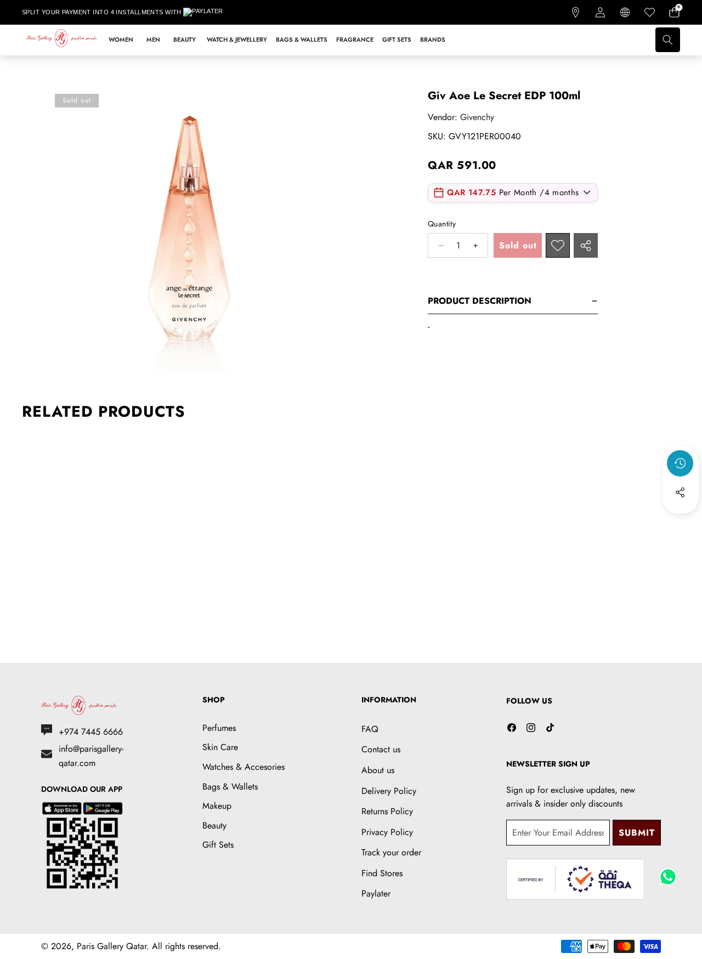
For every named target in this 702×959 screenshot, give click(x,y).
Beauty (214, 825)
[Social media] (680, 492)
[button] (674, 12)
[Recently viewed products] (680, 463)
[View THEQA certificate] (574, 879)
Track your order (391, 852)
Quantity (442, 223)
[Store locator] (575, 12)
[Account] (600, 12)
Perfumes (219, 728)
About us (377, 770)
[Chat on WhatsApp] (668, 873)
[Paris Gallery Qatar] (62, 40)
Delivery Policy (388, 791)
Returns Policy (387, 811)
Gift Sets (218, 844)
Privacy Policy (387, 832)
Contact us (380, 749)
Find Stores (382, 873)
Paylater (375, 893)
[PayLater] (210, 13)
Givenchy (477, 117)
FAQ (369, 729)
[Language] (625, 12)
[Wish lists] (649, 12)
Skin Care (220, 747)
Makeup (216, 805)
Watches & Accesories (243, 767)
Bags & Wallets (230, 786)
